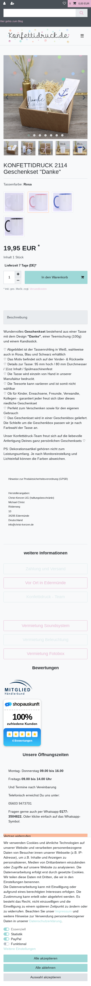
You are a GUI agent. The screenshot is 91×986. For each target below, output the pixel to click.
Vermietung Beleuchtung (45, 639)
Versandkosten (38, 288)
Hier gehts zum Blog (11, 21)
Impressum (63, 911)
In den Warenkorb (55, 277)
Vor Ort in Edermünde (45, 582)
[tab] (46, 317)
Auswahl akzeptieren (45, 977)
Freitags (14, 779)
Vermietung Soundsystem (46, 625)
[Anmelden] (5, 3)
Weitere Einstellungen (20, 949)
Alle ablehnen (45, 967)
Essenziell (18, 929)
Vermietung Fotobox (45, 653)
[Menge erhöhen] (18, 274)
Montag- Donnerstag (24, 771)
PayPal (16, 939)
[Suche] (82, 13)
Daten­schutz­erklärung (45, 921)
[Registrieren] (13, 3)
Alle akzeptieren (45, 958)
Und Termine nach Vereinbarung (32, 787)
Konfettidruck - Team (45, 596)
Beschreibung (17, 317)
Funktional (18, 944)
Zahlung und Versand (46, 568)
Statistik (16, 934)
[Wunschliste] (64, 3)
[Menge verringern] (18, 280)
